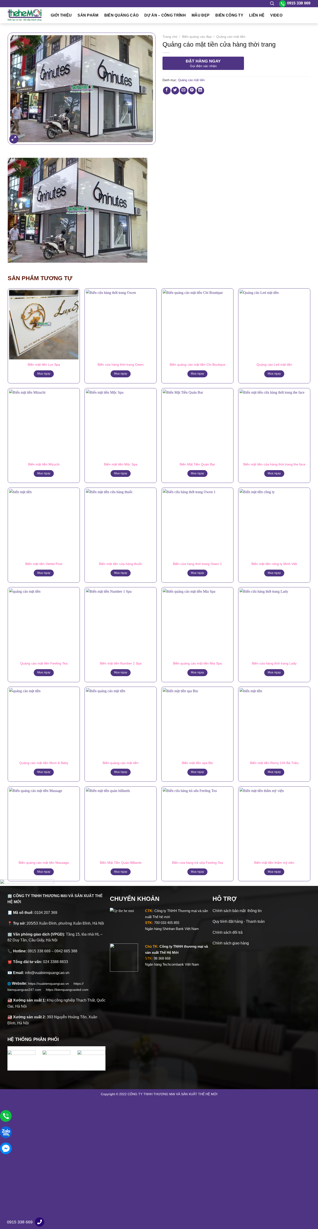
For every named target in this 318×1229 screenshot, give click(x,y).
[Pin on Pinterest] (192, 90)
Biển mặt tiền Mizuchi (44, 464)
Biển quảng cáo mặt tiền (121, 763)
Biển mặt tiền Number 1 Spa (121, 663)
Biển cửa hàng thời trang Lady (274, 663)
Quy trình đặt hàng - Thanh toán (239, 921)
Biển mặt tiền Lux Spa (44, 364)
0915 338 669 (20, 1222)
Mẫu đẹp (201, 15)
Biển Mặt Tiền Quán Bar (197, 464)
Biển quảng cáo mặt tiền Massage (44, 862)
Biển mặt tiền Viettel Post (43, 564)
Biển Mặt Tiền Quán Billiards (121, 862)
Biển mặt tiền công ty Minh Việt (274, 564)
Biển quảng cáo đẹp (197, 36)
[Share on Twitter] (175, 90)
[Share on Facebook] (167, 90)
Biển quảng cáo (121, 15)
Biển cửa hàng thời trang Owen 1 (197, 564)
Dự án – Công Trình (165, 15)
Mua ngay (44, 373)
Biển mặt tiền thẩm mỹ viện (274, 862)
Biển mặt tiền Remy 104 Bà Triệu (274, 763)
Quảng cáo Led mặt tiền (274, 364)
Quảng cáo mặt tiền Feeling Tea (44, 663)
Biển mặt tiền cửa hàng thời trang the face (274, 464)
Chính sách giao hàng (231, 943)
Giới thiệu (61, 15)
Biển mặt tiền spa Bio (197, 763)
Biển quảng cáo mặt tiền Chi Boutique (197, 364)
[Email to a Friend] (183, 90)
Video (276, 15)
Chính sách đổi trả (228, 932)
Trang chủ (169, 36)
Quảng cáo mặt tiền (230, 36)
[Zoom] (13, 139)
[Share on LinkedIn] (200, 90)
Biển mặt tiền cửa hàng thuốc (120, 564)
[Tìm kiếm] (272, 3)
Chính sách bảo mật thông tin (237, 911)
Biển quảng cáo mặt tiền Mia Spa (197, 663)
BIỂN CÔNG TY (229, 15)
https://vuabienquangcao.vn (51, 983)
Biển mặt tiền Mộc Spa (120, 464)
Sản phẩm (88, 15)
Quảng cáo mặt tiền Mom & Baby (43, 763)
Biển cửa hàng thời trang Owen (121, 364)
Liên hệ (256, 15)
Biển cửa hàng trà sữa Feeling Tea (197, 862)
